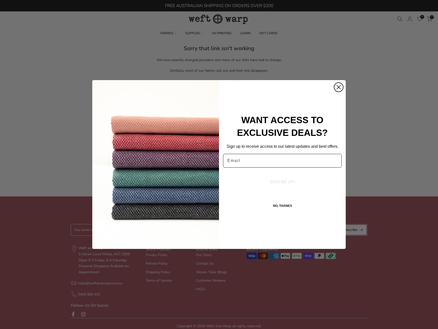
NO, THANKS (282, 206)
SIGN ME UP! (282, 182)
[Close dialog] (338, 87)
